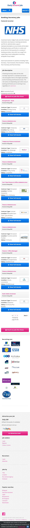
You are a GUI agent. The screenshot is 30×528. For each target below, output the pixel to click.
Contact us (11, 519)
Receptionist (5, 496)
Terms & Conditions (20, 519)
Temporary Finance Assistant (11, 141)
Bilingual (4, 490)
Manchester (5, 502)
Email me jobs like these (15, 96)
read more (13, 86)
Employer (4, 479)
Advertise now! (15, 433)
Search (25, 10)
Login (3, 441)
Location (4, 475)
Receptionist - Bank (8, 100)
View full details (15, 114)
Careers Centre (6, 445)
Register (4, 443)
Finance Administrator (9, 121)
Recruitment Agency (7, 477)
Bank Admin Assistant (9, 294)
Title (3, 473)
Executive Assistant (7, 492)
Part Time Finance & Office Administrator (14, 182)
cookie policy (21, 526)
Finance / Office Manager (9, 251)
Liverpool (4, 500)
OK (28, 526)
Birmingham (5, 498)
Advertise (4, 461)
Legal (3, 494)
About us (4, 519)
